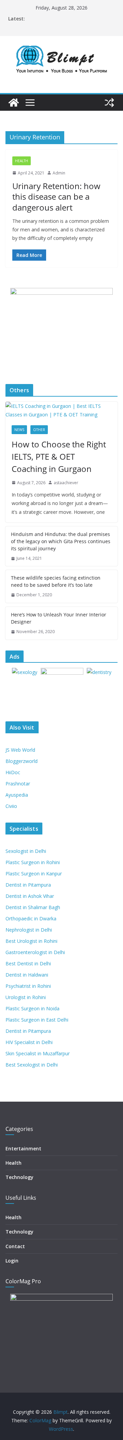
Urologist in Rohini (25, 997)
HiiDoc (12, 772)
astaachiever (66, 483)
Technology (19, 1177)
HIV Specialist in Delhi (29, 1042)
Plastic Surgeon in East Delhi (36, 1019)
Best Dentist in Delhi (28, 963)
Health (21, 160)
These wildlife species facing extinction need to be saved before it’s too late (55, 581)
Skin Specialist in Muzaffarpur (37, 1053)
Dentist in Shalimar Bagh (32, 907)
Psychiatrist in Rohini (28, 986)
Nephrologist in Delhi (28, 929)
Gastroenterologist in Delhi (35, 952)
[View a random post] (109, 102)
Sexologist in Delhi (25, 851)
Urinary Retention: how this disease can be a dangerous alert (56, 196)
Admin (59, 173)
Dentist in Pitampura (28, 885)
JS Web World (20, 750)
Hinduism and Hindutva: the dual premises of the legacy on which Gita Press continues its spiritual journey (60, 541)
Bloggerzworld (21, 761)
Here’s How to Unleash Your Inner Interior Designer (58, 618)
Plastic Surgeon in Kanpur (33, 873)
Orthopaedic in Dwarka (30, 918)
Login (11, 1260)
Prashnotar (17, 783)
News (19, 429)
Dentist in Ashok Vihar (29, 896)
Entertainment (23, 1148)
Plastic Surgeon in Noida (32, 1008)
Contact (15, 1246)
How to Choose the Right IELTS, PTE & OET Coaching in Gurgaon (59, 456)
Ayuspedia (16, 795)
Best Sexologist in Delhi (31, 1064)
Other (39, 429)
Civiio (11, 806)
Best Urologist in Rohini (31, 941)
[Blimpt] (13, 102)
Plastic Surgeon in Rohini (32, 862)
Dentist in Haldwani (26, 974)
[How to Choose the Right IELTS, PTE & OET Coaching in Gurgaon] (61, 410)
